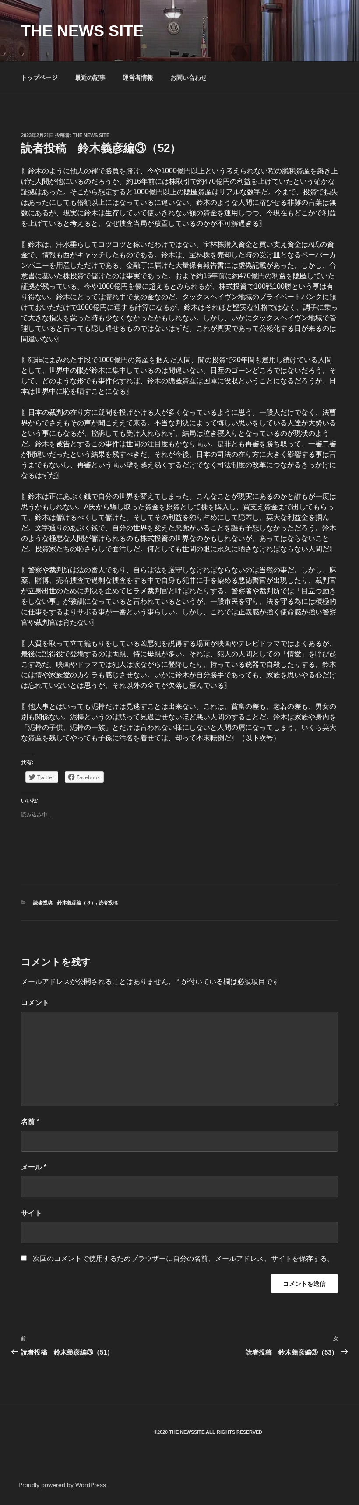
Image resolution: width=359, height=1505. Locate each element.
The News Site (91, 135)
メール (33, 1167)
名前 (30, 1121)
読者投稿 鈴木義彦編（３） (64, 902)
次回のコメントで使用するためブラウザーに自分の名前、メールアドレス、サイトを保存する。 (183, 1258)
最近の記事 (90, 77)
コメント (35, 1002)
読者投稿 (108, 902)
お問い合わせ (188, 77)
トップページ (39, 77)
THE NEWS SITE (82, 31)
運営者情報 (138, 77)
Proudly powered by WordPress (62, 1484)
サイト (31, 1213)
